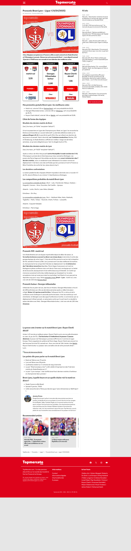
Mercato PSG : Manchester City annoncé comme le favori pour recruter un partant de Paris (95, 50)
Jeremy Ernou (37, 396)
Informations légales (59, 475)
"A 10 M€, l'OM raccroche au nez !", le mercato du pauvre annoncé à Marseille (94, 26)
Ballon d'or (86, 473)
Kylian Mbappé (96, 473)
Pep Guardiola (95, 480)
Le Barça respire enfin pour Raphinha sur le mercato (60, 440)
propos (55, 480)
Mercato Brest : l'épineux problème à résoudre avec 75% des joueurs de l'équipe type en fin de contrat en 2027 (95, 33)
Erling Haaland (103, 475)
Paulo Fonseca (100, 485)
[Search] (106, 3)
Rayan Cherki (86, 482)
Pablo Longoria (87, 478)
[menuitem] (106, 3)
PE (72, 492)
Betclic (53, 115)
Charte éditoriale (58, 478)
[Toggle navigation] (24, 2)
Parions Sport (48, 108)
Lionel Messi (86, 480)
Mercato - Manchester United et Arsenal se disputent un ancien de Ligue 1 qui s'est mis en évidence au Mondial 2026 (95, 18)
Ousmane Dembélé (98, 482)
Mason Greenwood (88, 485)
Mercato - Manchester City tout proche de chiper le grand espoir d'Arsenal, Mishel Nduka (94, 95)
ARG (68, 492)
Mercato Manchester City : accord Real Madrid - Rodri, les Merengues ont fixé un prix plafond (95, 68)
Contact (55, 473)
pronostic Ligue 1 (50, 277)
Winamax (59, 111)
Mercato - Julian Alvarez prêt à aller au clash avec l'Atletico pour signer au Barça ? (95, 42)
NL (76, 492)
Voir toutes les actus (95, 102)
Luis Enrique (92, 475)
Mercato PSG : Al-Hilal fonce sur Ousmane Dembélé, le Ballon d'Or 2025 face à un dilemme (94, 86)
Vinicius (104, 480)
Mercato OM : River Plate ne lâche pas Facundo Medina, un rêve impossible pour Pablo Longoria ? (95, 59)
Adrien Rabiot (86, 487)
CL (70, 492)
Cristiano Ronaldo (100, 478)
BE (74, 492)
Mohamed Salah (97, 487)
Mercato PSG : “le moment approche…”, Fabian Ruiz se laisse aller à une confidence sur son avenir (35, 442)
